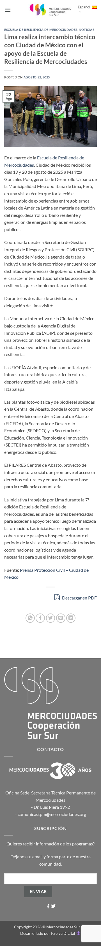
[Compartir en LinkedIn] (70, 618)
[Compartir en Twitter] (50, 618)
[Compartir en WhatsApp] (30, 618)
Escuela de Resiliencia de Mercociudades (40, 29)
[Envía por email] (60, 618)
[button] (7, 10)
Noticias (86, 29)
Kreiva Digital (63, 933)
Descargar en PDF (79, 597)
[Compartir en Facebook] (40, 618)
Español (84, 7)
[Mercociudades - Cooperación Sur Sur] (51, 9)
